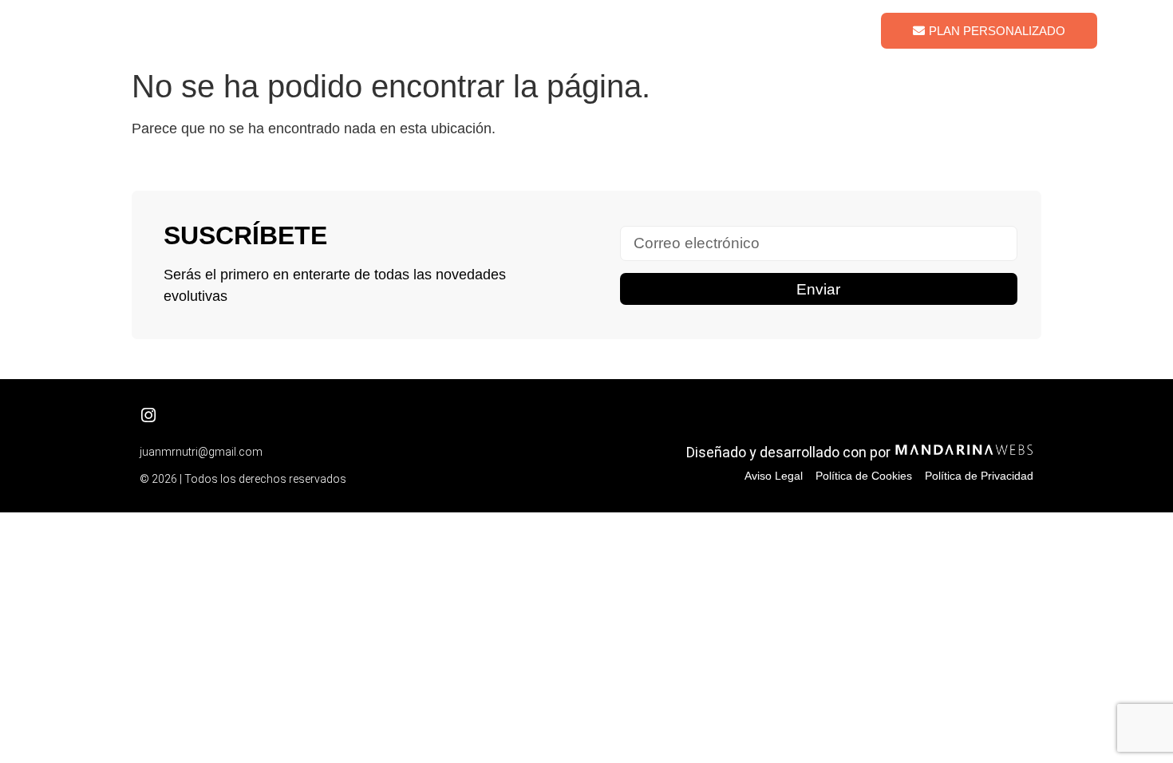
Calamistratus (560, 30)
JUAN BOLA (150, 30)
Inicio (475, 30)
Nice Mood (774, 30)
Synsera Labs (672, 30)
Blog (848, 30)
